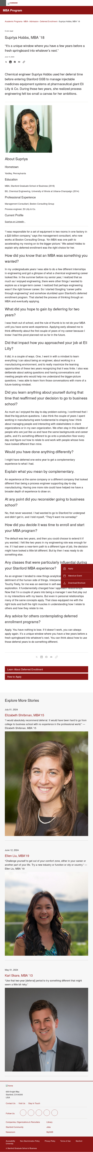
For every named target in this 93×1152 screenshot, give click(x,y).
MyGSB (50, 1132)
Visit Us (22, 1103)
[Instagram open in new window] (39, 1113)
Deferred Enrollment (48, 21)
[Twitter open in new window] (23, 1113)
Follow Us (10, 1113)
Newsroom (10, 1132)
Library (49, 1122)
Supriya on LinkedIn (15, 221)
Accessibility (11, 1141)
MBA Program (12, 10)
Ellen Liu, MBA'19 (17, 855)
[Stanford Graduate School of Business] (14, 4)
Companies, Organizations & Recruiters (23, 1122)
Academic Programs (13, 21)
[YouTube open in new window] (47, 1113)
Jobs (48, 1127)
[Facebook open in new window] (31, 1113)
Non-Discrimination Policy (30, 1141)
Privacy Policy (51, 1141)
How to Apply (14, 676)
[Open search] (90, 3)
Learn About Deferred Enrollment (25, 669)
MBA (26, 21)
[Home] (9, 1085)
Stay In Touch (34, 1103)
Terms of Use (66, 1141)
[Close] (59, 576)
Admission (34, 21)
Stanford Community (14, 1127)
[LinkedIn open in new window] (54, 1113)
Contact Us (10, 1103)
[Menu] (3, 3)
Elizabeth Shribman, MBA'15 (24, 715)
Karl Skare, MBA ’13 (19, 975)
